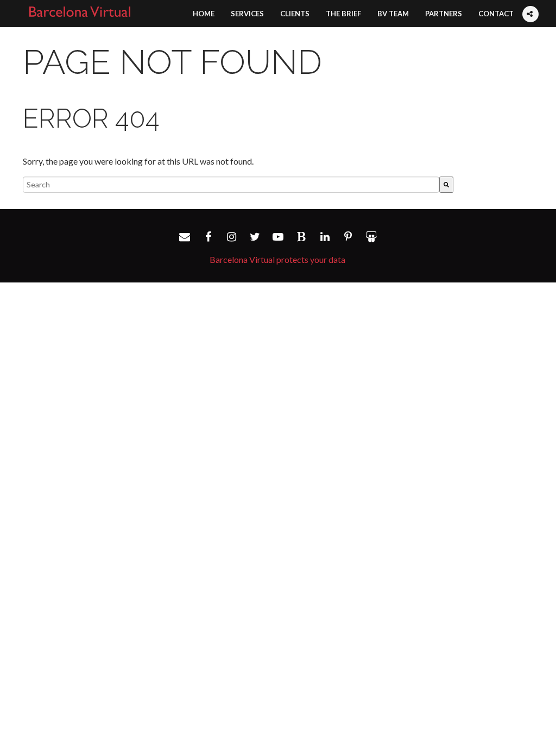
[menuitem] (530, 3)
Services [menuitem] (247, 13)
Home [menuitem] (203, 13)
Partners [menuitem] (443, 13)
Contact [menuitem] (496, 13)
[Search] (446, 185)
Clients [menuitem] (294, 13)
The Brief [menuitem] (343, 13)
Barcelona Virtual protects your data (277, 259)
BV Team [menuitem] (393, 13)
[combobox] (231, 185)
